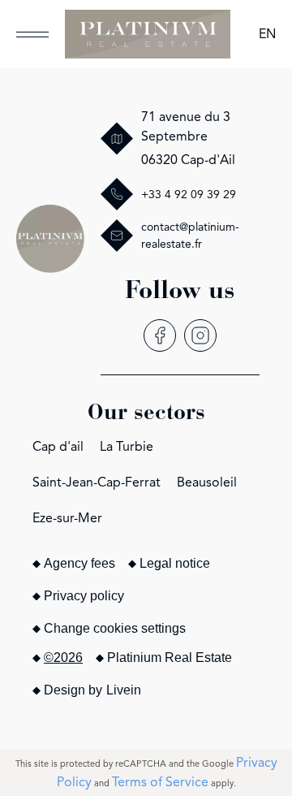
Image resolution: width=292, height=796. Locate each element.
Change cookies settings (115, 628)
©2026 (63, 657)
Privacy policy (84, 596)
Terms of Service (160, 782)
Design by (92, 690)
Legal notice (175, 563)
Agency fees (79, 563)
